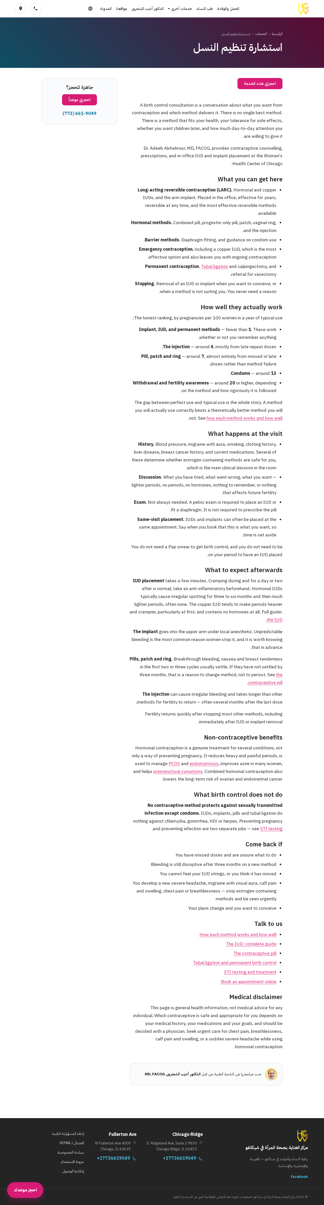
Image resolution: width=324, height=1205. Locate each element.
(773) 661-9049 (79, 113)
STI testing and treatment (250, 972)
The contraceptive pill (254, 953)
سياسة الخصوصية (70, 1152)
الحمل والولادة (228, 8)
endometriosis (204, 763)
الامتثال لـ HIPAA (71, 1143)
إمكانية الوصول (73, 1171)
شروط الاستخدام (72, 1161)
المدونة (106, 8)
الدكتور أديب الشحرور (148, 8)
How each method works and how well (237, 934)
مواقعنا (121, 8)
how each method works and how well (244, 418)
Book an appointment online (248, 981)
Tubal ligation (214, 266)
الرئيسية (277, 33)
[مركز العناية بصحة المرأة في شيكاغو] (303, 8)
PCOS (174, 763)
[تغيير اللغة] (90, 8)
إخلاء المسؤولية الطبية (68, 1133)
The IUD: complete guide (251, 944)
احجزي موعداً (79, 100)
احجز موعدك (25, 1190)
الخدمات (261, 33)
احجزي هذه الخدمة (260, 84)
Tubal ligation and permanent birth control (234, 962)
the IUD (274, 619)
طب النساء (204, 8)
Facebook (299, 1176)
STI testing (271, 828)
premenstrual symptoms (177, 771)
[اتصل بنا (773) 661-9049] (35, 8)
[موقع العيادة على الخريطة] (20, 8)
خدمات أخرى (181, 8)
